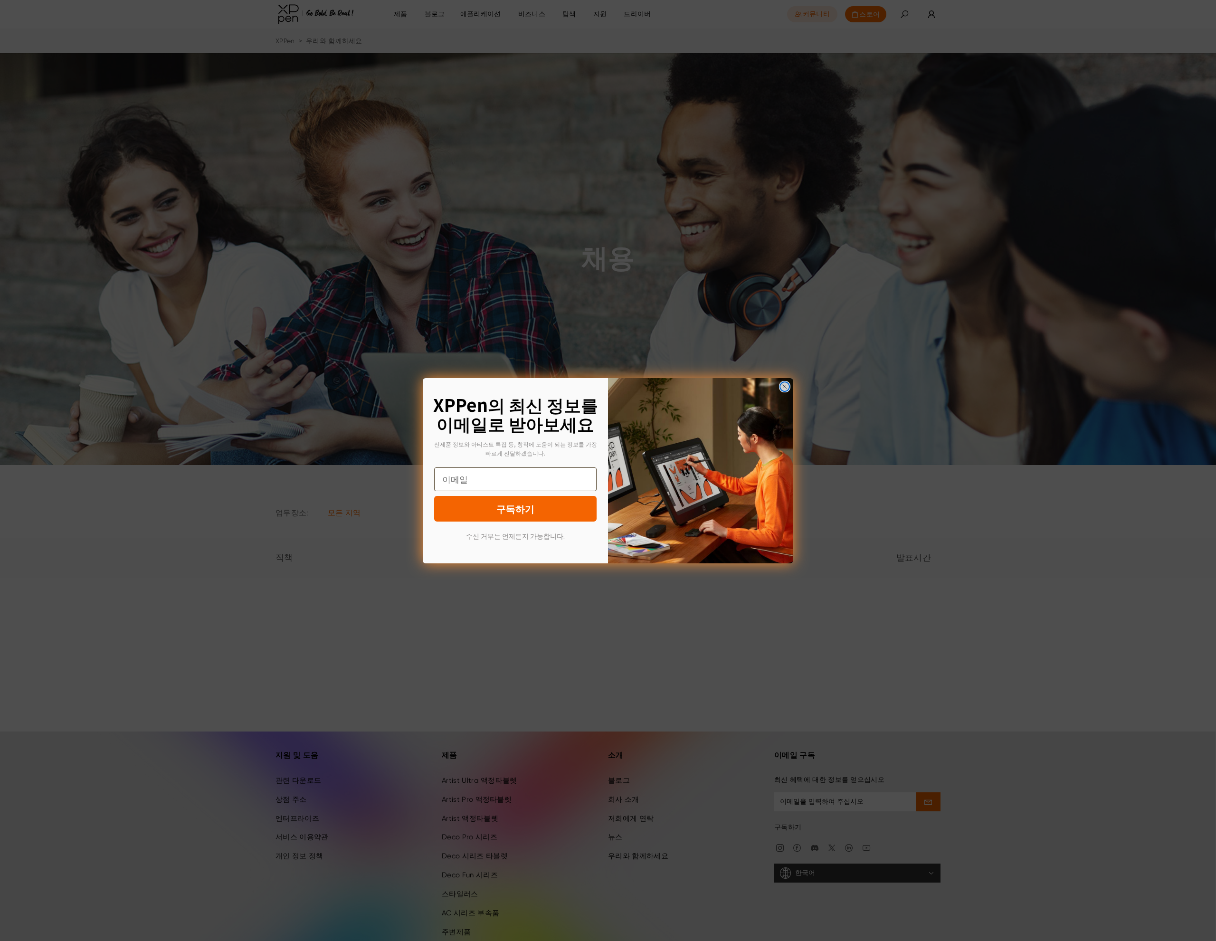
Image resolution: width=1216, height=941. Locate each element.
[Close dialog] (784, 386)
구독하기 (515, 508)
